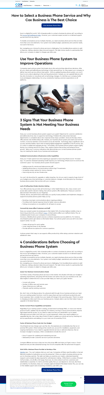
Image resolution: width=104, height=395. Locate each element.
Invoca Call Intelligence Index (32, 35)
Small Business (25, 1)
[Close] (81, 377)
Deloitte (22, 352)
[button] (76, 5)
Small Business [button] (28, 5)
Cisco (45, 213)
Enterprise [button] (37, 5)
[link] (52, 25)
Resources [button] (46, 5)
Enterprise (32, 1)
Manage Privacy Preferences (68, 384)
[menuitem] (28, 6)
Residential (17, 1)
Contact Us (85, 1)
